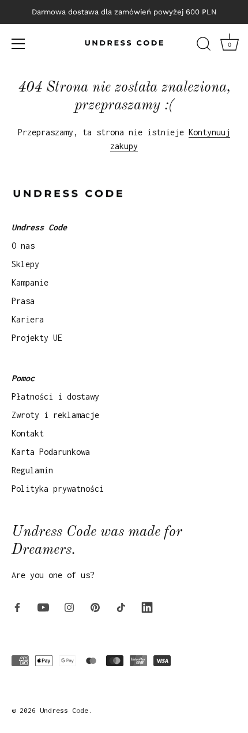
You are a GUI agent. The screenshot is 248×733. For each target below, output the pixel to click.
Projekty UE (37, 338)
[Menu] (18, 43)
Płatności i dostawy (55, 396)
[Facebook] (17, 606)
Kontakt (28, 433)
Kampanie (30, 282)
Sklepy (25, 264)
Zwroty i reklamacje (55, 415)
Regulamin (32, 470)
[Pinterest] (95, 606)
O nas (23, 245)
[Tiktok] (121, 606)
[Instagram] (69, 606)
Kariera (28, 319)
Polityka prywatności (58, 488)
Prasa (23, 301)
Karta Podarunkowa (51, 452)
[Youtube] (43, 606)
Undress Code (64, 710)
